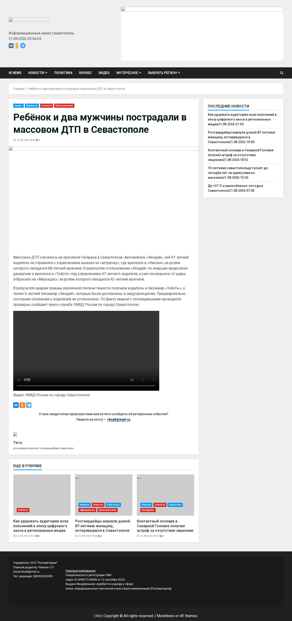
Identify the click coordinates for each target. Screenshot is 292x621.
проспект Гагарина (39, 448)
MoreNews (166, 616)
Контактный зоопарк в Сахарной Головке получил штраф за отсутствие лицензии (165, 495)
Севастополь (67, 448)
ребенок (55, 448)
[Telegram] (28, 405)
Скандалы (148, 510)
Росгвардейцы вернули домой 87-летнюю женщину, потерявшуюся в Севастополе (103, 495)
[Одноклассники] (22, 405)
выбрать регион (162, 73)
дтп (15, 448)
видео (104, 73)
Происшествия (64, 105)
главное (84, 504)
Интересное (127, 73)
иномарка (23, 448)
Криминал (32, 105)
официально (87, 510)
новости (36, 73)
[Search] (281, 73)
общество (113, 504)
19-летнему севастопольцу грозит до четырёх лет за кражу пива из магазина (238, 172)
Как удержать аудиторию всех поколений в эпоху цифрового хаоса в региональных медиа (41, 495)
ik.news (15, 73)
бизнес (85, 73)
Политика (63, 73)
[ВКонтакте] (16, 405)
